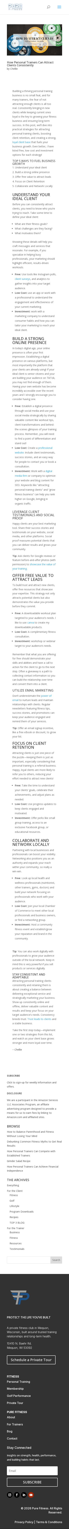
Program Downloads (22, 1211)
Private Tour (15, 1403)
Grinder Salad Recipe (18, 1161)
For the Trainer (15, 1228)
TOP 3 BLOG (17, 1222)
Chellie (14, 68)
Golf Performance (19, 1396)
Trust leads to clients (39, 1019)
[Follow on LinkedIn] (24, 1495)
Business (15, 1232)
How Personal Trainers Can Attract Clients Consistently (30, 63)
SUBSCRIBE (13, 1075)
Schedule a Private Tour (31, 1359)
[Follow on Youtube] (31, 1495)
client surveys (22, 279)
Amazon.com (14, 1117)
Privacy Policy (24, 1522)
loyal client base (21, 142)
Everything (13, 1185)
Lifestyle (14, 1206)
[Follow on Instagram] (10, 1495)
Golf (12, 1200)
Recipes (14, 1217)
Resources (16, 1243)
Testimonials (17, 1249)
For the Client (15, 1191)
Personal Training (18, 1381)
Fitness (14, 1195)
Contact (12, 1438)
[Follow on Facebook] (17, 1495)
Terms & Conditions (49, 1522)
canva (30, 622)
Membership (15, 1388)
